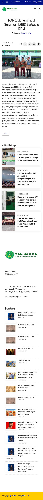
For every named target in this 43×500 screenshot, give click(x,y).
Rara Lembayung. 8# (26, 336)
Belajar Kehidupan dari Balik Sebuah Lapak (26, 314)
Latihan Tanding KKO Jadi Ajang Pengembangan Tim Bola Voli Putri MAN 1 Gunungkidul (26, 179)
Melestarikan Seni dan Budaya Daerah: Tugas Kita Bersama (26, 412)
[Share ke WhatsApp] (34, 44)
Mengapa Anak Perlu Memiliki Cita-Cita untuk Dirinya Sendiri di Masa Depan (27, 452)
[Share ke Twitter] (30, 44)
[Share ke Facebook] (25, 44)
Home (23, 33)
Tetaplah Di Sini (24, 360)
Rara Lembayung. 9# (26, 324)
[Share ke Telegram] (39, 44)
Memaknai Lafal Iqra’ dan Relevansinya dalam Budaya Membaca (27, 375)
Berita (28, 33)
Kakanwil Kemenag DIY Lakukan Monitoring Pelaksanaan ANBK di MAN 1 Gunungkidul (27, 201)
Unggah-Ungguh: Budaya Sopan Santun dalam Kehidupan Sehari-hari (27, 425)
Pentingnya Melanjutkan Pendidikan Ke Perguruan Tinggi (27, 438)
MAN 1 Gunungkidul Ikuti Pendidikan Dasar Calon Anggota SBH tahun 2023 (27, 223)
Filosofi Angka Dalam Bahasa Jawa (26, 387)
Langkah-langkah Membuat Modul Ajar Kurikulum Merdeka (26, 467)
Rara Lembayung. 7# (26, 397)
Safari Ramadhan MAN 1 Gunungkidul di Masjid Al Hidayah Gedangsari (27, 157)
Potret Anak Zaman (25, 348)
